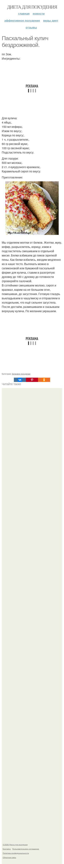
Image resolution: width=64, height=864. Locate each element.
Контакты (7, 849)
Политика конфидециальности (16, 853)
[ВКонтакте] (20, 380)
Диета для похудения (32, 7)
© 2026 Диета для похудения (15, 844)
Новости (39, 13)
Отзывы (31, 27)
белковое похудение (21, 373)
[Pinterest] (32, 380)
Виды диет (50, 20)
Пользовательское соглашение (25, 849)
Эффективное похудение (22, 20)
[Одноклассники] (44, 380)
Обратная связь (9, 857)
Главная (24, 13)
